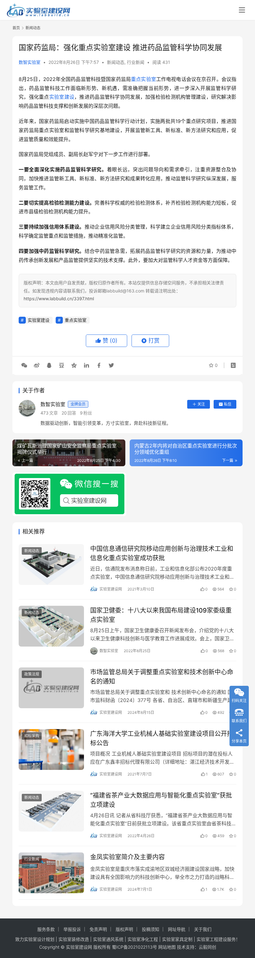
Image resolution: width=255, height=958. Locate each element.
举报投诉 (72, 929)
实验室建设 (61, 97)
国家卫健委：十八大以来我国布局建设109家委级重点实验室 (161, 615)
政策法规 (31, 674)
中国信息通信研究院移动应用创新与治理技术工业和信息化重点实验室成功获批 (161, 553)
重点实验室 (143, 79)
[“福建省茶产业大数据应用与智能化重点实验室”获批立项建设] (51, 811)
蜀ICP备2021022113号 (134, 947)
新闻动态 (115, 62)
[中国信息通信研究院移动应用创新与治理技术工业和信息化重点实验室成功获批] (51, 564)
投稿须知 (150, 929)
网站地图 (167, 947)
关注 (201, 404)
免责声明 (98, 929)
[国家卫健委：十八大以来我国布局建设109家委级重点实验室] (51, 626)
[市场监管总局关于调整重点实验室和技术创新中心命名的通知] (51, 687)
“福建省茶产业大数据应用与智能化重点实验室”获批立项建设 (161, 800)
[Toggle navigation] (241, 10)
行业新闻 (135, 62)
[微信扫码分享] (24, 365)
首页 (16, 28)
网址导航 (176, 929)
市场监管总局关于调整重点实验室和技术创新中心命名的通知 (161, 676)
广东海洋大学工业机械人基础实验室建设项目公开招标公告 (161, 738)
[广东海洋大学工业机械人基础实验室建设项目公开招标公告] (51, 749)
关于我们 (202, 929)
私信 (227, 404)
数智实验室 (29, 62)
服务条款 (46, 929)
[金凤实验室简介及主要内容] (51, 872)
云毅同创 (207, 947)
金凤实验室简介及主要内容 (127, 857)
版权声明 (124, 929)
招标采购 (31, 735)
